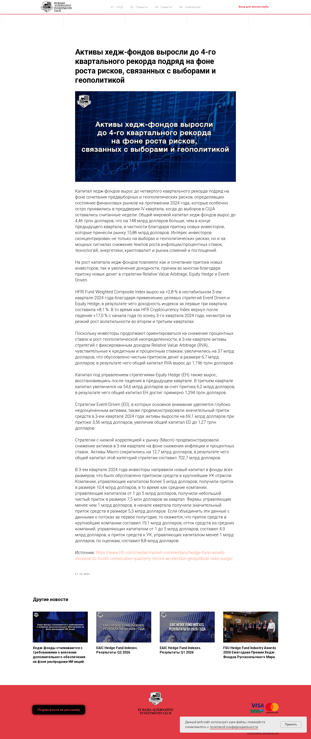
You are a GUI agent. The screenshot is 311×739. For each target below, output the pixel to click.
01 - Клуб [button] (117, 7)
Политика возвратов (263, 733)
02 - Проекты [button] (139, 7)
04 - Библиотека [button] (190, 7)
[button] (58, 709)
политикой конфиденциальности (234, 727)
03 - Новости (163, 7)
